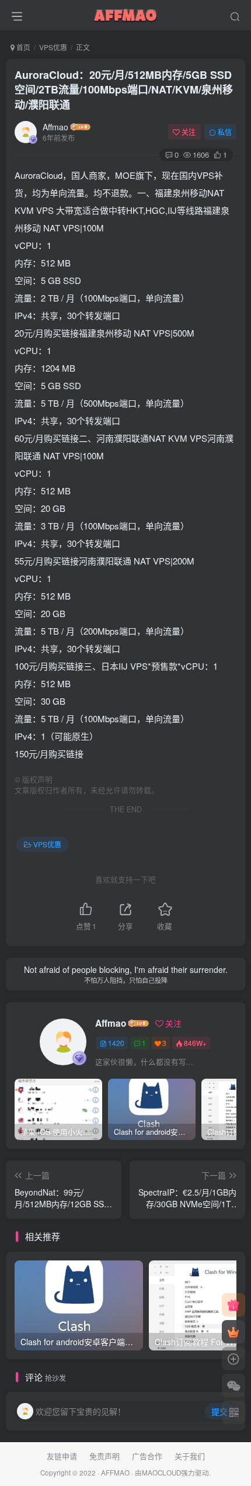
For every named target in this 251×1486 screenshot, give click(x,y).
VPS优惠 (53, 47)
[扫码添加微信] (233, 1385)
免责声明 (104, 1455)
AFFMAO (115, 1472)
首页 (22, 47)
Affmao (55, 127)
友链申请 (62, 1455)
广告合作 (147, 1455)
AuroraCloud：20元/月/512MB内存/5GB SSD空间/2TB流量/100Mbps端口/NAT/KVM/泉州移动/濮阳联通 (124, 89)
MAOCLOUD (161, 1472)
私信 (225, 132)
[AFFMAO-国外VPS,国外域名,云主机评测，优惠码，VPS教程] (125, 13)
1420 (116, 1043)
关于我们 (190, 1455)
